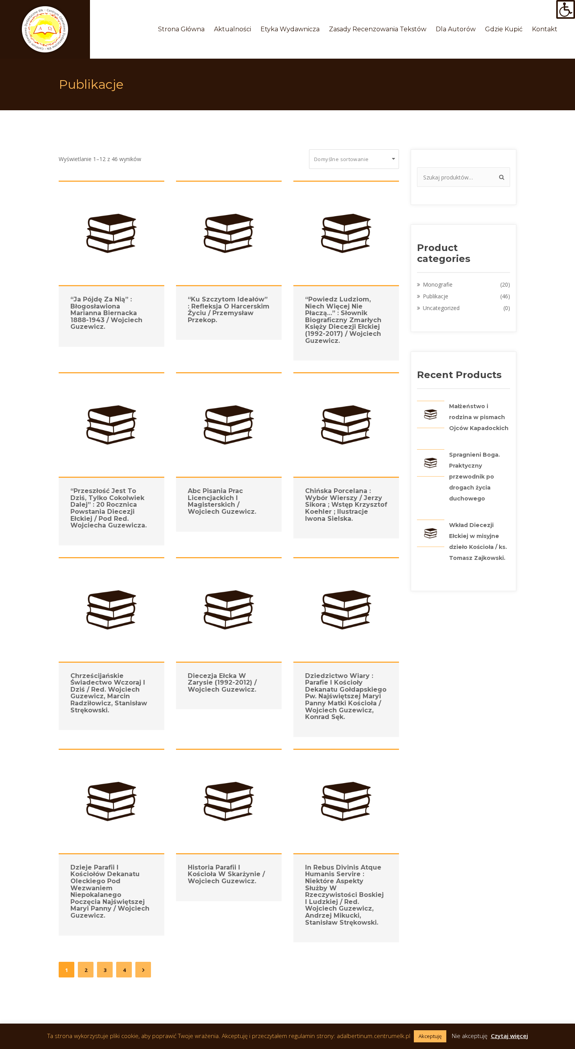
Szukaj (500, 177)
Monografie (438, 284)
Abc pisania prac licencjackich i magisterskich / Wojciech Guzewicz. (222, 501)
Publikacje (435, 296)
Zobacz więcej (107, 233)
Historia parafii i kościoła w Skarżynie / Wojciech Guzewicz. (226, 874)
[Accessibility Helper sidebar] (565, 9)
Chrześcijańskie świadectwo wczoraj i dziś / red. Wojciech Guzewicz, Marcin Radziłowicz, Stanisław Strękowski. (108, 693)
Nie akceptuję (469, 1036)
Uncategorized (441, 308)
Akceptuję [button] (430, 1036)
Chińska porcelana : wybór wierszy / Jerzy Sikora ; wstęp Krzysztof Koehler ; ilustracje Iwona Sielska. (346, 504)
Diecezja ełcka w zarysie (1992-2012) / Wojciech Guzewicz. (222, 682)
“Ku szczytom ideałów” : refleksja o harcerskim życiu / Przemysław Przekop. (229, 310)
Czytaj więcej (509, 1036)
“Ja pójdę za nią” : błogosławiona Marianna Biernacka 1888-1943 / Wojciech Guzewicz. (106, 313)
